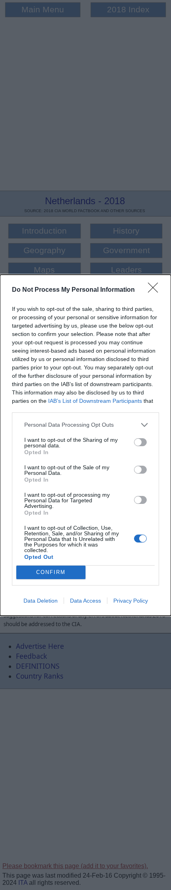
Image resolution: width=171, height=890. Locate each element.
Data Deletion (40, 600)
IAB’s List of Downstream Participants (95, 401)
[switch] (140, 442)
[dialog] (85, 445)
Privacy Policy (130, 600)
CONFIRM (51, 572)
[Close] (155, 290)
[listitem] (85, 425)
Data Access (85, 600)
